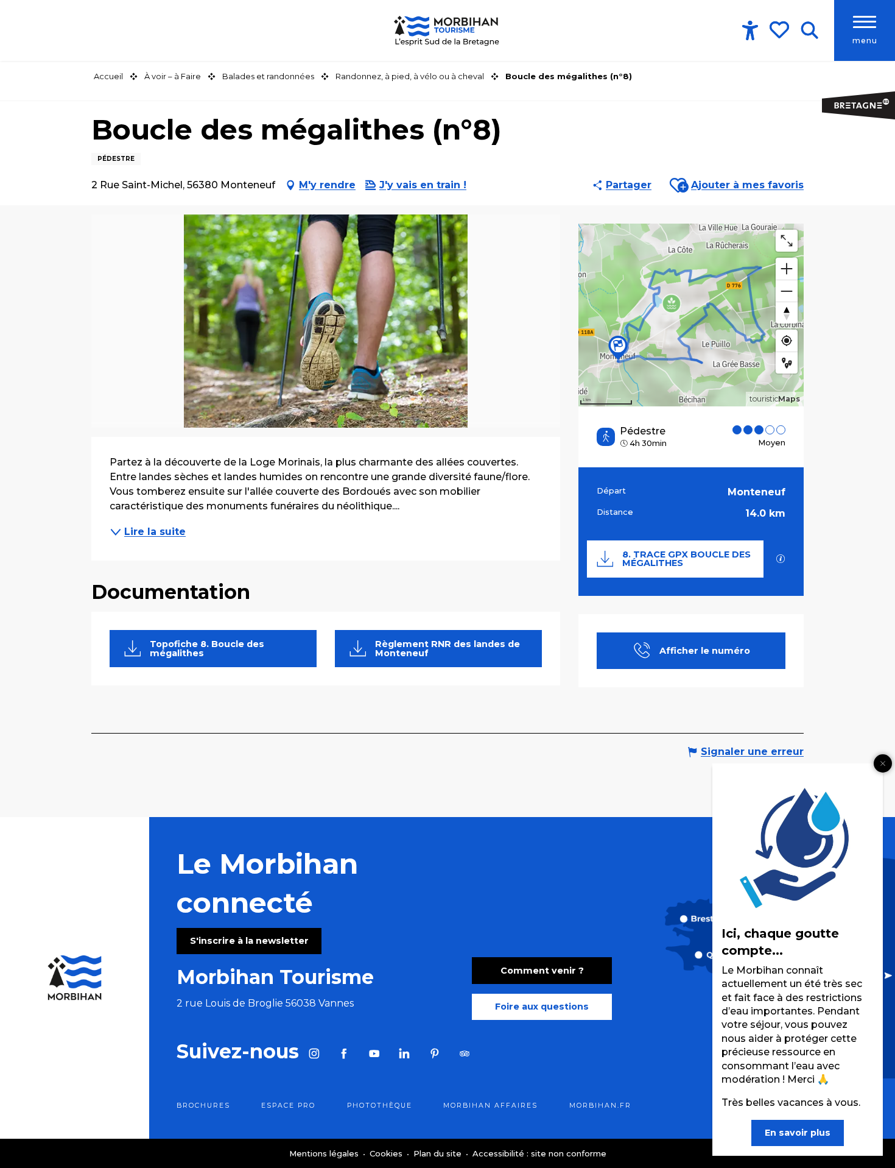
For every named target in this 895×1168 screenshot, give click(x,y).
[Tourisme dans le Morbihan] (447, 30)
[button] (809, 30)
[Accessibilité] (750, 30)
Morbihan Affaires (490, 1106)
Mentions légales (325, 1153)
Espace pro (288, 1106)
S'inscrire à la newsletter (249, 940)
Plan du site (438, 1153)
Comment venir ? (542, 970)
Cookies (387, 1153)
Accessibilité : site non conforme (539, 1153)
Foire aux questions (542, 1006)
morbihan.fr (600, 1106)
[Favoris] (780, 30)
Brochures (203, 1106)
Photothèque (379, 1106)
